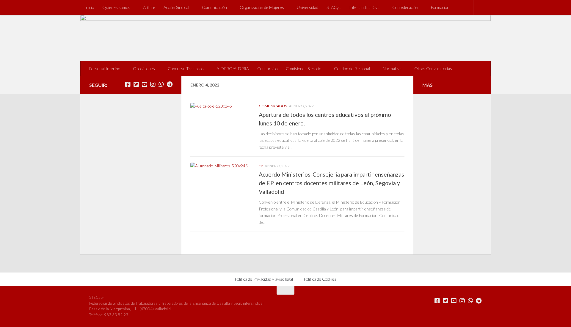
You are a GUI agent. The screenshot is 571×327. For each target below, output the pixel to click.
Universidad (307, 7)
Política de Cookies (320, 279)
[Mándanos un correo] (120, 84)
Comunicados (273, 106)
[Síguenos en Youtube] (145, 84)
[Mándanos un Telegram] (169, 84)
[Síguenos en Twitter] (136, 84)
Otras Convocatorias (433, 68)
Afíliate (149, 7)
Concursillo (267, 68)
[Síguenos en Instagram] (153, 84)
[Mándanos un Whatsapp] (161, 84)
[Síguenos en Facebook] (128, 84)
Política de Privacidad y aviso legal (264, 279)
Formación (440, 7)
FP (261, 166)
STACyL (334, 7)
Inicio (89, 7)
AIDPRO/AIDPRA (233, 68)
